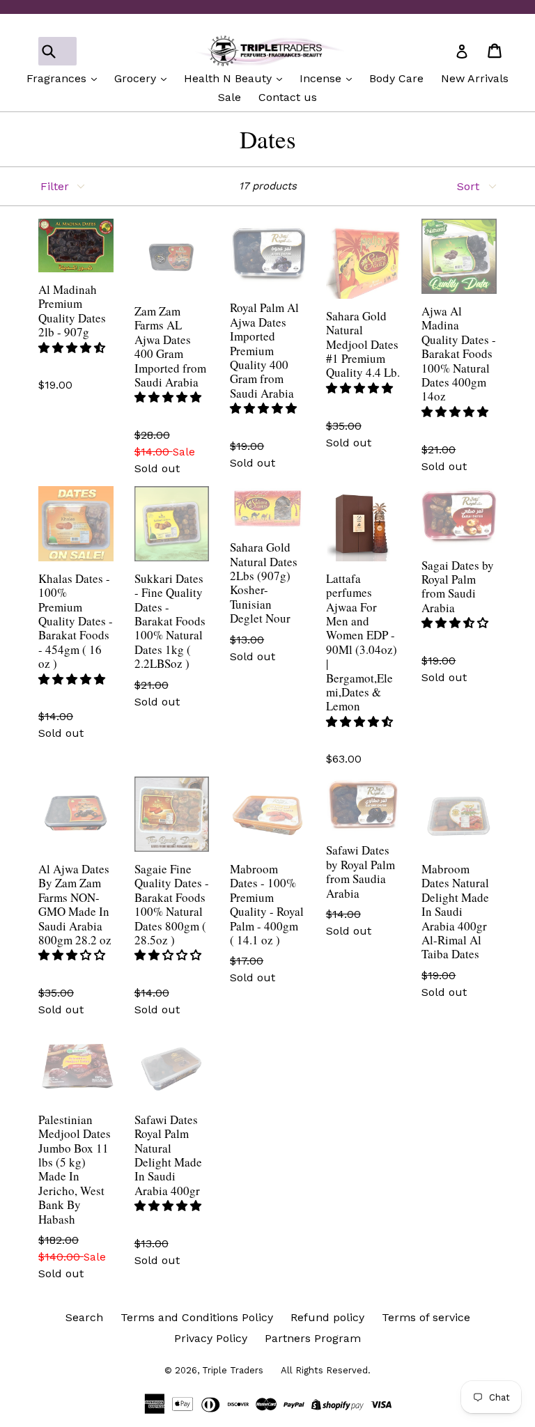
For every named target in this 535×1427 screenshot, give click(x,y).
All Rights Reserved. (326, 1370)
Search (84, 1317)
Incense (322, 78)
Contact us (287, 97)
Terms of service (426, 1317)
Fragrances (58, 78)
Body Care (396, 78)
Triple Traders (232, 1370)
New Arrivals (475, 78)
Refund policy (327, 1317)
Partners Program (313, 1338)
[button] (71, 347)
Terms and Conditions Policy (197, 1317)
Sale (229, 97)
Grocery (137, 78)
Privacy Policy (210, 1338)
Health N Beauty (229, 78)
